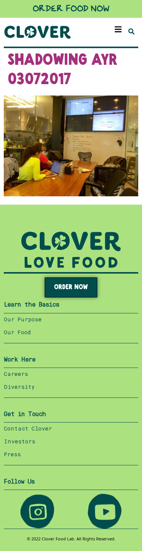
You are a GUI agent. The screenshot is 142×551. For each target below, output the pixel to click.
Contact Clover (28, 429)
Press (12, 454)
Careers (16, 374)
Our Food (17, 332)
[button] (118, 29)
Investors (19, 442)
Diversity (19, 387)
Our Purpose (23, 319)
